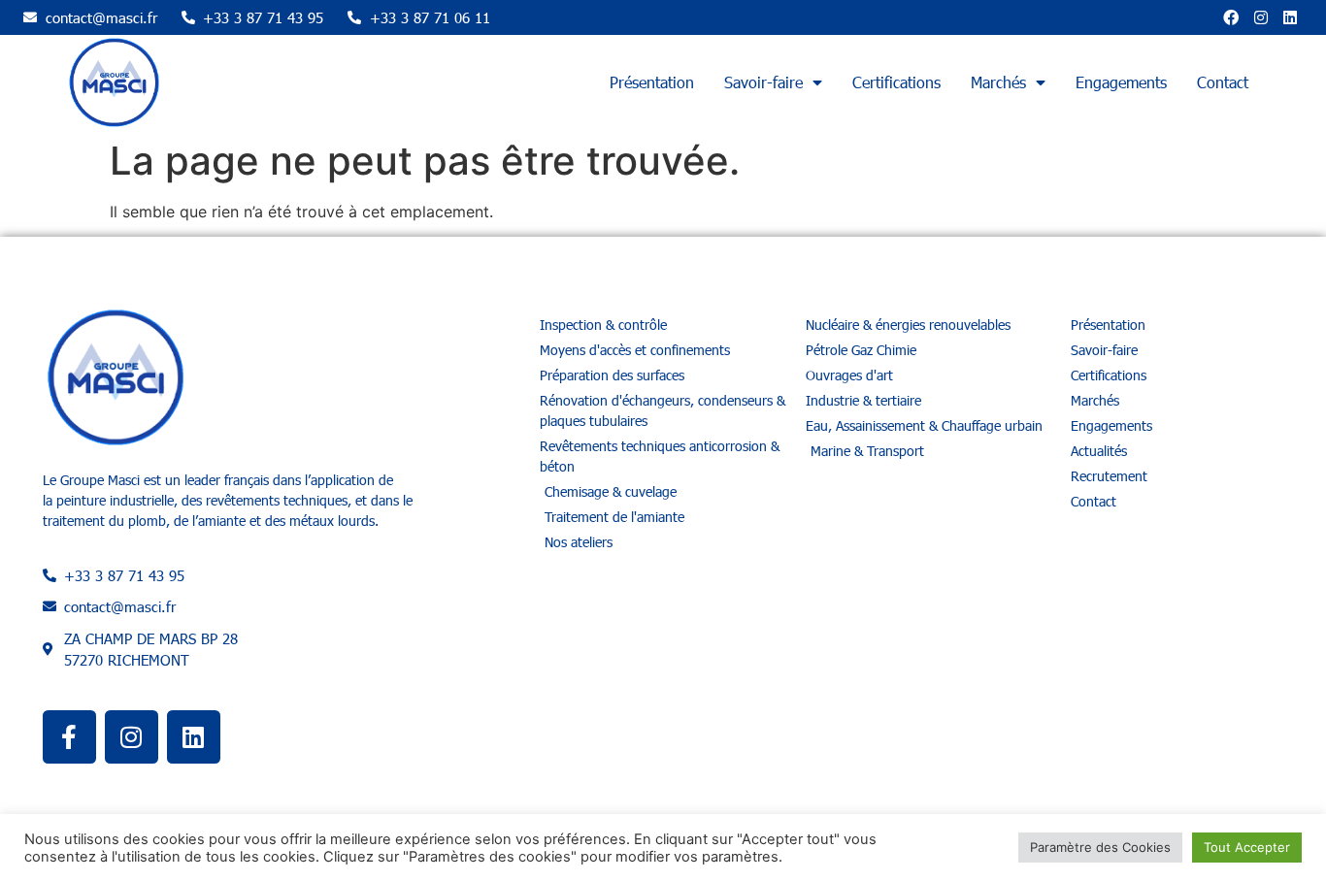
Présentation (652, 82)
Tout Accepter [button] (1247, 847)
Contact (1222, 82)
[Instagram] (1261, 17)
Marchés (998, 82)
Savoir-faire (763, 82)
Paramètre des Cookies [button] (1100, 847)
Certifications (896, 82)
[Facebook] (1230, 17)
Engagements (1121, 82)
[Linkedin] (1290, 17)
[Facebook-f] (69, 737)
